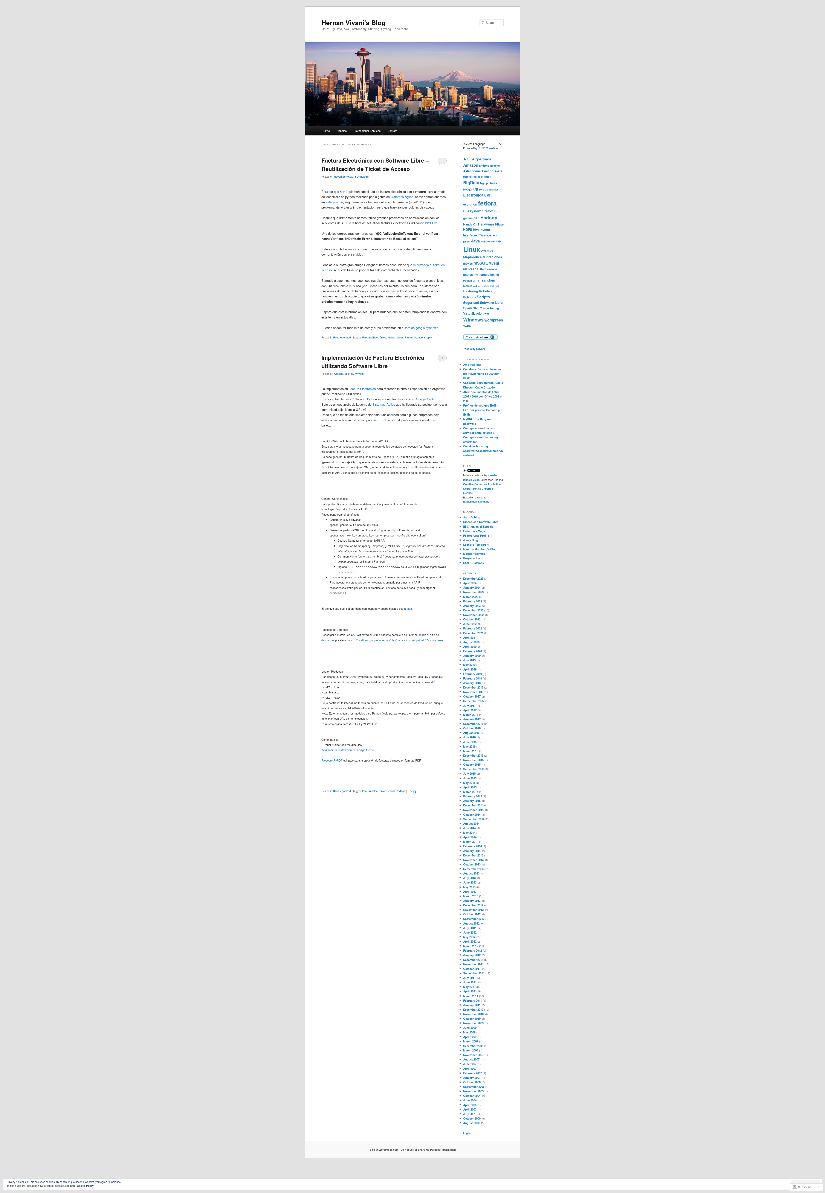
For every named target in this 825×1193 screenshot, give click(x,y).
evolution (470, 204)
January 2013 (472, 901)
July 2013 (469, 878)
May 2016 (469, 746)
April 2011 (470, 991)
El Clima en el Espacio (478, 526)
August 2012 (471, 923)
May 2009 (469, 1032)
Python (409, 337)
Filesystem (472, 211)
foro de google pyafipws (421, 327)
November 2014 (473, 810)
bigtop (484, 183)
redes (476, 286)
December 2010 (473, 1009)
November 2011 (473, 964)
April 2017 (470, 710)
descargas (327, 640)
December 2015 (473, 755)
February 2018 (472, 678)
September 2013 (473, 869)
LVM (483, 251)
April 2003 (470, 1109)
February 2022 (472, 628)
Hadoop (488, 217)
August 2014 (471, 823)
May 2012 (469, 937)
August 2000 (471, 1123)
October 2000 (472, 1118)
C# (475, 189)
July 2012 (469, 928)
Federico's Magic (474, 531)
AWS (498, 171)
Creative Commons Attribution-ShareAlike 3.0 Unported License (482, 488)
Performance (488, 269)
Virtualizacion (473, 313)
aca (409, 608)
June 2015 (470, 778)
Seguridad (471, 302)
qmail (477, 280)
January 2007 (472, 1078)
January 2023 (472, 606)
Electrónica (473, 195)
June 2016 (470, 742)
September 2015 (473, 769)
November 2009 (473, 1023)
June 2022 (470, 624)
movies (468, 263)
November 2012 (473, 910)
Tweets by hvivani (474, 349)
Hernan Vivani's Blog (353, 22)
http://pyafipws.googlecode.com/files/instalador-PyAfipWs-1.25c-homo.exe (396, 640)
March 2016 (470, 751)
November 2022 (473, 615)
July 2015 (469, 773)
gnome (468, 218)
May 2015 (469, 783)
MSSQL (481, 263)
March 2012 (470, 946)
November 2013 (473, 860)
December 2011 (473, 960)
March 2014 (470, 842)
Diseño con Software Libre (480, 522)
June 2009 (470, 1027)
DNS (481, 189)
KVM (498, 241)
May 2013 (469, 887)
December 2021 (473, 633)
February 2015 (472, 796)
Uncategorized (342, 337)
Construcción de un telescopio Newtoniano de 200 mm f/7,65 (482, 373)
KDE (483, 241)
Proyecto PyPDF (331, 760)
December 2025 (473, 578)
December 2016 (473, 724)
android (484, 165)
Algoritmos (481, 159)
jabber (466, 241)
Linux (400, 337)
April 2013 (470, 892)
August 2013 (471, 873)
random (488, 280)
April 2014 (470, 837)
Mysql (494, 263)
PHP (477, 275)
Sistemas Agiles (402, 196)
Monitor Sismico (474, 554)
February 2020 (472, 651)
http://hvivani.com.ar (475, 501)
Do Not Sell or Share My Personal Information (428, 1150)
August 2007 (471, 1059)
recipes (467, 286)
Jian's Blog (470, 540)
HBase (499, 224)
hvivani (364, 176)
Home (326, 131)
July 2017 (469, 706)
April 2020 (470, 646)
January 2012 (472, 955)
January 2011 (472, 1005)
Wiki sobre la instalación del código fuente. (348, 750)
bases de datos (482, 176)
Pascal (473, 269)
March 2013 (470, 896)
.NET (467, 159)
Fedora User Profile (476, 535)
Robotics (469, 297)
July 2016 (469, 737)
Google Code (425, 399)
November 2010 (473, 1014)
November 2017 (473, 692)
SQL (476, 308)
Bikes (493, 183)
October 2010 (472, 1018)
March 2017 (470, 715)
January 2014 (472, 851)
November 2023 (473, 592)
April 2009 (470, 1037)
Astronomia (472, 171)
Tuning (494, 308)
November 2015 (473, 760)
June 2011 (470, 982)
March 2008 (470, 1050)
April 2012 (470, 941)
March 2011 (470, 996)
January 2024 (472, 587)
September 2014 (473, 819)
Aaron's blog (471, 517)
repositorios (489, 285)
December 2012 (473, 905)
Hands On (470, 224)
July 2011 (469, 978)
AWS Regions (472, 365)
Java (475, 241)
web (486, 313)
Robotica (485, 291)
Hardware (486, 224)
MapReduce (472, 257)
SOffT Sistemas (473, 563)
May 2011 (469, 987)
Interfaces (470, 235)
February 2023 (472, 601)
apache (495, 165)
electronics (492, 189)
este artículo (334, 202)
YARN (467, 326)
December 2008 (473, 1046)
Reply (412, 791)
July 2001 (469, 1114)
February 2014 (472, 846)
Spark (467, 308)
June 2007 (470, 1064)
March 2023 (470, 597)
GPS (477, 218)
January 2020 (472, 656)
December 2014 (473, 805)
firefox (487, 211)
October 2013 (472, 864)
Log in (467, 1133)
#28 (433, 682)
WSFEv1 (431, 223)
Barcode (468, 176)
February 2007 (472, 1073)
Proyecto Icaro (473, 558)
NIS (465, 269)
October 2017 (472, 696)
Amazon (470, 165)
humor (485, 229)
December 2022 (473, 610)
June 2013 (470, 882)
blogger (467, 189)
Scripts (483, 297)
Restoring (470, 291)
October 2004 (472, 1096)
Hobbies (342, 131)
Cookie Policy (85, 1186)
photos (468, 275)
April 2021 (470, 637)
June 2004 (470, 1100)
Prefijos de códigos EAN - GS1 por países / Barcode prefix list (483, 409)
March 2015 (470, 792)
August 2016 (471, 733)
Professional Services (367, 131)
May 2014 (469, 832)
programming (489, 275)
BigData (471, 183)
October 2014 (472, 814)
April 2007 (470, 1069)
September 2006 (473, 1087)
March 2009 (470, 1041)
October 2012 (472, 914)
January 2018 (472, 683)
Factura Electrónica (374, 337)
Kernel (490, 241)
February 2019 (472, 674)
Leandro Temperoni (476, 544)
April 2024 (470, 583)
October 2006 (472, 1082)
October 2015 (472, 764)
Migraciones (492, 257)
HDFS (467, 229)
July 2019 (469, 660)
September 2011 (473, 973)
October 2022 (472, 619)
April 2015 (470, 787)
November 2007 (473, 1055)
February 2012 (472, 950)
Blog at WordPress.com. (384, 1150)
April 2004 (470, 1105)
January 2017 (472, 719)
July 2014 (469, 828)
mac (490, 250)
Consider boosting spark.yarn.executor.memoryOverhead (483, 450)
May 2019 (469, 665)
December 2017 (473, 687)
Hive (476, 229)
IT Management (487, 235)
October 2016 (472, 728)
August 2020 (471, 642)
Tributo (484, 308)
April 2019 (470, 669)
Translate (492, 148)
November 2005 (473, 1091)
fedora (392, 337)
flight (497, 211)
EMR (488, 195)
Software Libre (491, 302)
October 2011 (472, 969)
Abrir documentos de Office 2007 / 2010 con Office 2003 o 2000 (482, 396)
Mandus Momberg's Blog (480, 549)
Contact (392, 131)
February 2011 (472, 1000)
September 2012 (473, 919)
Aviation (487, 171)
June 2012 (470, 932)
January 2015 (472, 801)
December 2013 (473, 855)
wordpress (493, 320)
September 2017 (473, 701)
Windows (473, 319)
